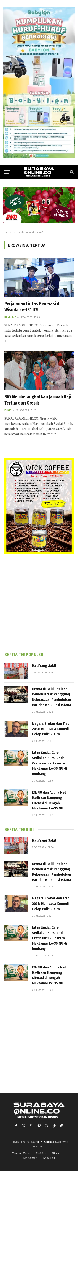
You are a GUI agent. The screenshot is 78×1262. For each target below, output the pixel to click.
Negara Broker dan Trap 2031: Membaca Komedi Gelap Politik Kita (50, 728)
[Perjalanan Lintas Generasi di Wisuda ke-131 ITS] (39, 277)
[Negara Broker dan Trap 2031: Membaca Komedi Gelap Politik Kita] (16, 729)
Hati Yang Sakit (44, 665)
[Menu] (7, 172)
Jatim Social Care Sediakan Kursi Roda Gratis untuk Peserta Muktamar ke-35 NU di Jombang (49, 763)
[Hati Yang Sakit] (16, 671)
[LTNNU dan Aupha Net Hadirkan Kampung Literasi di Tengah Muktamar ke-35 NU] (16, 797)
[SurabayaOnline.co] (39, 172)
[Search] (71, 172)
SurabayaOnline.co (44, 1142)
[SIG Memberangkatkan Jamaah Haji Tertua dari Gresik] (39, 370)
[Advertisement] (39, 603)
